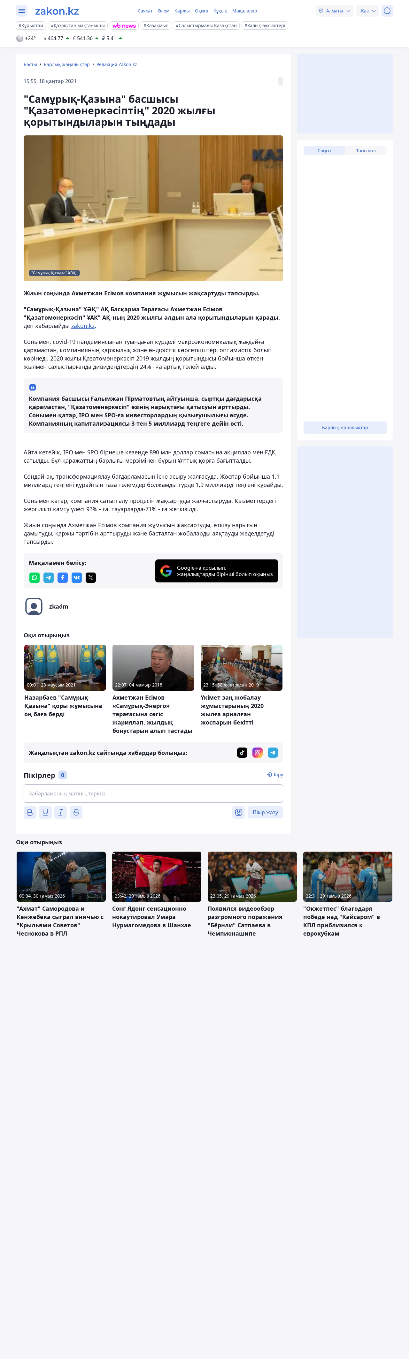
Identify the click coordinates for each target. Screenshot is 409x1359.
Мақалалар (244, 11)
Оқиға (201, 11)
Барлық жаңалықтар (67, 64)
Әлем (163, 11)
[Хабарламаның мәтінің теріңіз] (153, 793)
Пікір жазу (265, 812)
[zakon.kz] (57, 11)
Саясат (145, 11)
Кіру (278, 774)
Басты (30, 64)
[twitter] (90, 577)
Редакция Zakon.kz (116, 64)
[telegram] (48, 577)
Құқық (220, 11)
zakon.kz (83, 326)
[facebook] (62, 577)
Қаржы (182, 11)
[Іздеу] (387, 11)
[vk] (76, 577)
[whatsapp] (34, 577)
